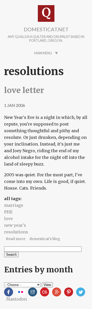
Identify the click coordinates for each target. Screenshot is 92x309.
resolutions (16, 231)
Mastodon (16, 299)
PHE (8, 211)
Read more (15, 239)
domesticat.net (46, 29)
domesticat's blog (44, 239)
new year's (15, 225)
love (8, 218)
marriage (13, 205)
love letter (24, 90)
